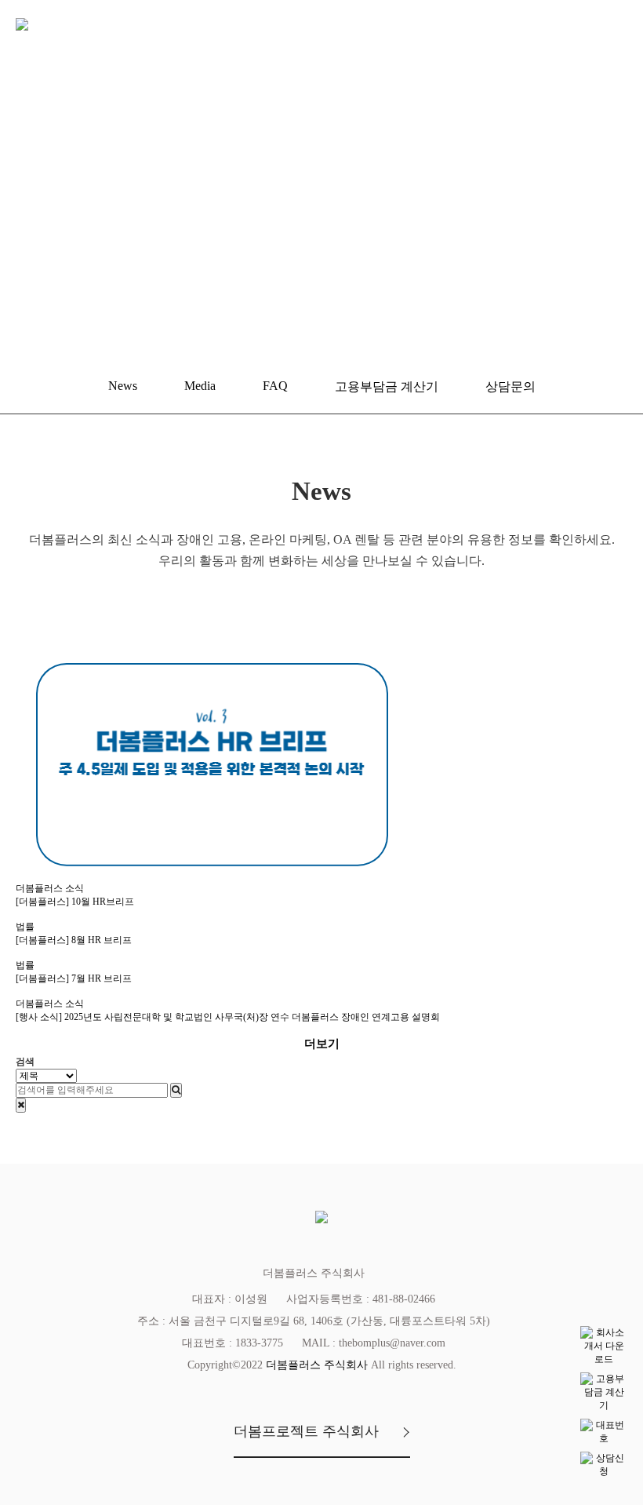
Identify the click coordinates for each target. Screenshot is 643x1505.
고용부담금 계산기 (386, 386)
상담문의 (510, 386)
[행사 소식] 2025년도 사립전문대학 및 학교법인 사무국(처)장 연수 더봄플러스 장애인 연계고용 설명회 (228, 1016)
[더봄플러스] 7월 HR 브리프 (74, 978)
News (122, 385)
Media (200, 385)
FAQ (275, 385)
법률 (25, 926)
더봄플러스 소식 (50, 888)
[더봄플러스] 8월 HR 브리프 (74, 940)
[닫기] (21, 1105)
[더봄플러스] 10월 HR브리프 (75, 901)
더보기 (322, 1043)
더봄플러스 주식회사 (317, 1365)
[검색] (176, 1090)
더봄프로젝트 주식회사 (306, 1431)
